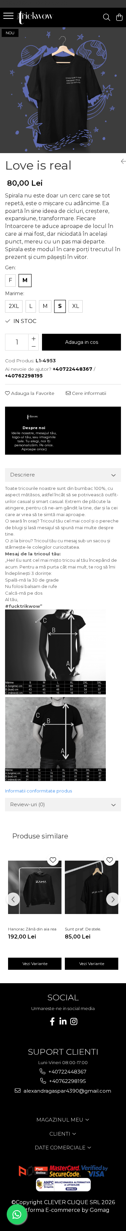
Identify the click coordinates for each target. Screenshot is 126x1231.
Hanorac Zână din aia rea (32, 928)
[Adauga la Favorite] (53, 860)
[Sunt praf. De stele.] (91, 887)
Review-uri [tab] (27, 804)
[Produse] (9, 18)
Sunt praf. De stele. (83, 928)
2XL (14, 306)
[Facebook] (52, 1022)
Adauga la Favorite (32, 393)
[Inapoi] (121, 161)
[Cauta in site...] (106, 17)
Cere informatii (88, 393)
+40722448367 (66, 1071)
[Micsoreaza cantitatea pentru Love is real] (33, 346)
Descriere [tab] (22, 474)
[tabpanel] (63, 90)
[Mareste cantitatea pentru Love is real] (33, 338)
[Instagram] (74, 1022)
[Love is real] (63, 90)
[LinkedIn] (63, 1022)
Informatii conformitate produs (38, 790)
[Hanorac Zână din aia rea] (34, 887)
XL (75, 306)
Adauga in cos (81, 342)
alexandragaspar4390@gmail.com (66, 1091)
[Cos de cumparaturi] (119, 17)
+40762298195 (67, 1081)
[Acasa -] (43, 17)
